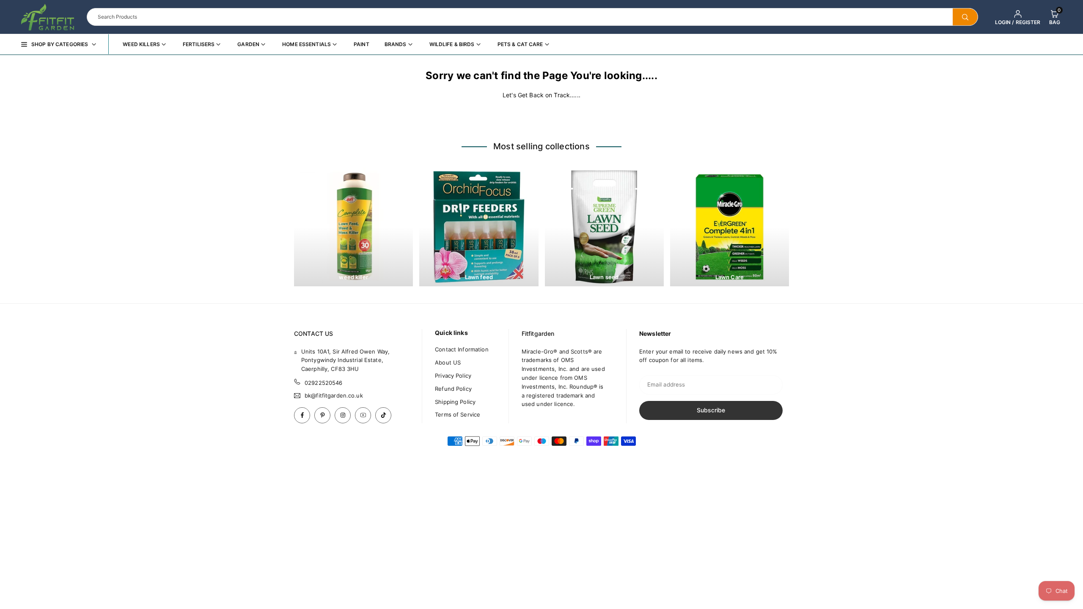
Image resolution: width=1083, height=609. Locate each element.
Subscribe (711, 410)
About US (448, 362)
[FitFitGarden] (47, 16)
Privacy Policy (453, 375)
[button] (1054, 17)
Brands (396, 44)
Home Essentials (306, 44)
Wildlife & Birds (452, 44)
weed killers (141, 44)
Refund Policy (453, 388)
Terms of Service (457, 414)
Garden (248, 44)
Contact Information (461, 349)
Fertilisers (198, 44)
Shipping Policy (455, 401)
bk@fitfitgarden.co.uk (334, 395)
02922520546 (323, 382)
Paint (361, 44)
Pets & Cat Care (520, 44)
